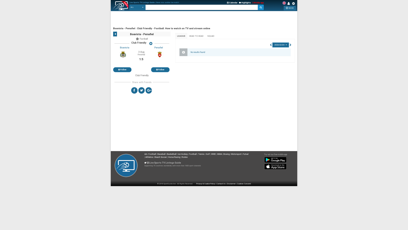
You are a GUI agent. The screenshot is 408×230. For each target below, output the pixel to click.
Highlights (246, 3)
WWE (213, 154)
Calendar (233, 3)
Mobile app (258, 3)
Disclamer (231, 184)
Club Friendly (138, 42)
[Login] (289, 3)
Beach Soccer (161, 157)
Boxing (226, 154)
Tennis (201, 154)
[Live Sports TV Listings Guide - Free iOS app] (275, 166)
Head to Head (196, 36)
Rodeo (185, 157)
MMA (219, 154)
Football (193, 154)
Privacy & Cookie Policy (205, 184)
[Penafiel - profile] (160, 54)
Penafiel (158, 47)
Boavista (124, 47)
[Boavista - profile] (123, 54)
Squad (210, 36)
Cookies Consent (244, 184)
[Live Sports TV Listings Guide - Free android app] (275, 159)
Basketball (171, 154)
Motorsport (236, 154)
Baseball (161, 154)
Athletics (149, 157)
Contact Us (221, 184)
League (181, 36)
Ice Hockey (183, 154)
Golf (208, 154)
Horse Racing (174, 157)
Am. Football (150, 154)
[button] (138, 7)
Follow (123, 70)
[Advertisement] (171, 19)
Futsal (245, 154)
